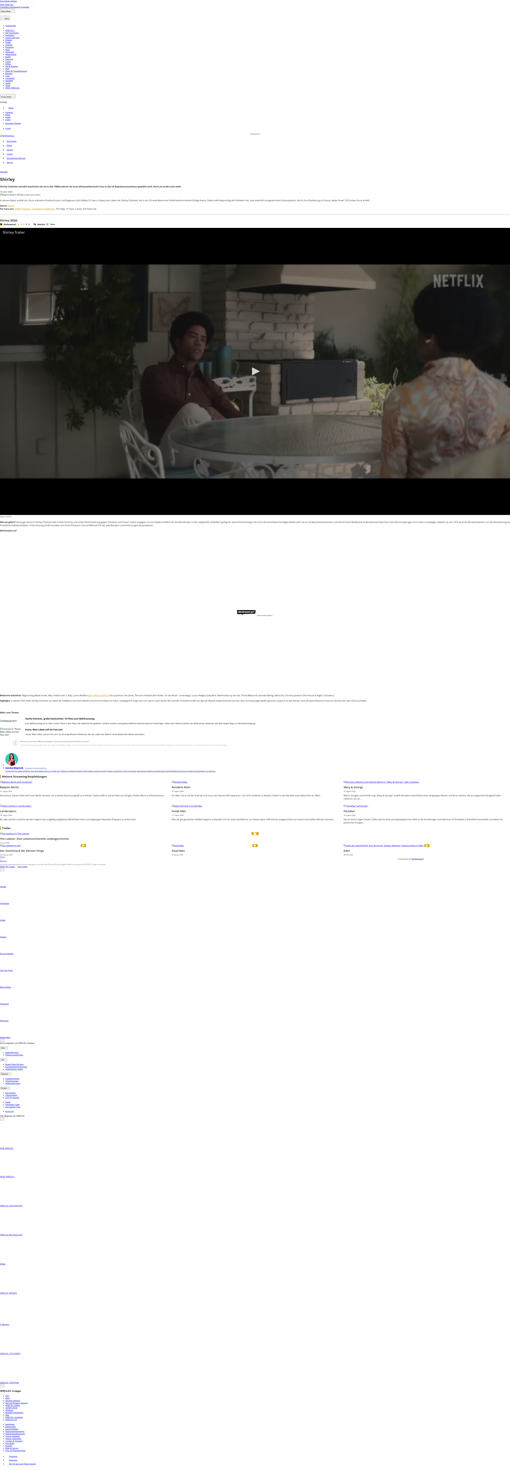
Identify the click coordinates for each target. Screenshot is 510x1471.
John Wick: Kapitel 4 (98, 695)
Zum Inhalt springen (8, 1)
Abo (7, 1396)
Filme (9, 145)
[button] (255, 371)
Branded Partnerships (14, 1412)
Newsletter (9, 1443)
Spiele (7, 1102)
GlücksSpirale (11, 1095)
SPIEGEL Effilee (12, 1405)
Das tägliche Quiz (12, 1107)
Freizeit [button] (4, 1088)
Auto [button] (3, 1048)
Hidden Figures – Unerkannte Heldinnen (35, 208)
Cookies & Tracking (13, 1441)
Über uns (3, 861)
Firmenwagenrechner (14, 1055)
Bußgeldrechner (12, 1052)
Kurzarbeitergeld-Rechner (16, 1067)
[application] (255, 371)
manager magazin (12, 1401)
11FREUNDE (11, 1408)
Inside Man (179, 811)
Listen (10, 154)
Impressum (9, 1424)
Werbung (9, 1410)
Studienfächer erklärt (14, 1069)
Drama (11, 205)
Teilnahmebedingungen (15, 1434)
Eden (347, 851)
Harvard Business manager (16, 1403)
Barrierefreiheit (11, 1429)
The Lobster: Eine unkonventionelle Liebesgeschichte (34, 839)
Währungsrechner (12, 1083)
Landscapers (8, 811)
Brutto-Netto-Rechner (14, 1064)
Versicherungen (11, 1081)
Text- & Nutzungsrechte (15, 1450)
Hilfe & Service (11, 1448)
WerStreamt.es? (418, 859)
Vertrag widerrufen (13, 1439)
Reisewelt (9, 1111)
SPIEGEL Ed (11, 1420)
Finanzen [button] (5, 1074)
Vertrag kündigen (12, 1436)
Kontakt (8, 1446)
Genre (10, 162)
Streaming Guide (12, 1104)
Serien (10, 149)
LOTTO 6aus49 (12, 1098)
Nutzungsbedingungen (14, 1431)
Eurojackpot (10, 1093)
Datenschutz (10, 1427)
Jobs (7, 1415)
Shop (7, 1398)
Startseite (11, 141)
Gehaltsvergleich (12, 1079)
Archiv (2, 857)
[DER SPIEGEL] (9, 14)
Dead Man (178, 851)
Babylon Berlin (9, 787)
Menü (10, 108)
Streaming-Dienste (16, 158)
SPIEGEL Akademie (14, 1417)
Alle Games (22, 867)
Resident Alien (181, 787)
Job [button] (2, 1060)
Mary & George (353, 787)
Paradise (349, 811)
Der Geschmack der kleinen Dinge (22, 851)
